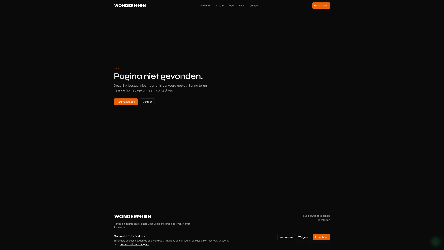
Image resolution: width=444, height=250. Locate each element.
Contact (254, 5)
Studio (220, 5)
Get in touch (321, 5)
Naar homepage (126, 101)
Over (242, 5)
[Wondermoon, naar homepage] (130, 5)
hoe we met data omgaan (134, 244)
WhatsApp (324, 219)
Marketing (205, 5)
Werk (231, 5)
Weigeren (303, 237)
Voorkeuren (286, 237)
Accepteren (321, 237)
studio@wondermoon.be (316, 215)
